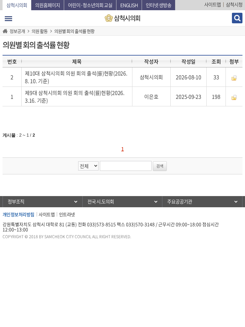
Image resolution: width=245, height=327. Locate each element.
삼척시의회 (16, 5)
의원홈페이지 (47, 5)
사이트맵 (212, 4)
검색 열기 (237, 18)
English (129, 5)
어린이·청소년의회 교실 (90, 5)
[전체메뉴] (8, 18)
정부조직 (16, 201)
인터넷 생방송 (158, 5)
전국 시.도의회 (100, 201)
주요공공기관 (179, 201)
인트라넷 (67, 214)
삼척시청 (234, 4)
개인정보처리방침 (18, 214)
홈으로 (6, 31)
